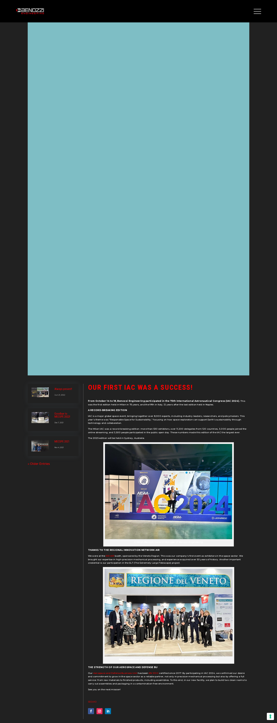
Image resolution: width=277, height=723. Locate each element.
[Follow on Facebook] (91, 711)
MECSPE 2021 (62, 441)
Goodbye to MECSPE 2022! (62, 415)
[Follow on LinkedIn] (108, 711)
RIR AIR (109, 556)
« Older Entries (39, 464)
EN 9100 (153, 673)
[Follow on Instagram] (99, 711)
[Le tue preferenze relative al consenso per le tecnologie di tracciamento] (270, 716)
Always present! (63, 389)
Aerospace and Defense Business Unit (115, 673)
